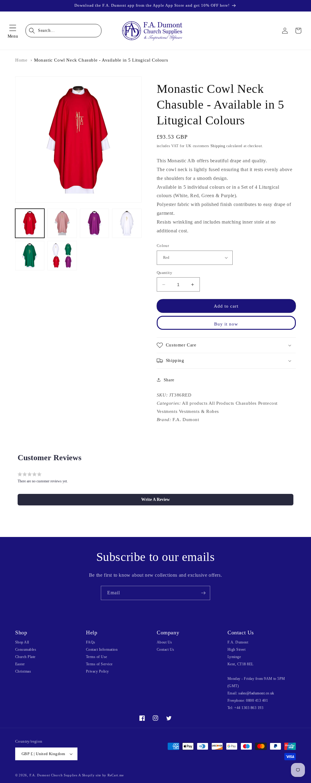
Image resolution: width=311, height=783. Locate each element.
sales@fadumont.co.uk (256, 693)
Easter (20, 664)
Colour (163, 245)
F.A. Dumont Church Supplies (53, 775)
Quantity (164, 272)
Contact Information (102, 649)
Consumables (25, 649)
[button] (12, 30)
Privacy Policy (97, 671)
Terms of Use (96, 657)
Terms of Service (99, 664)
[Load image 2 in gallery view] (62, 223)
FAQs (90, 642)
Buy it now (226, 324)
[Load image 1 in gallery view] (29, 223)
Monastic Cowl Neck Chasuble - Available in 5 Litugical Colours (101, 60)
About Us (164, 642)
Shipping (217, 146)
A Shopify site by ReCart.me (101, 775)
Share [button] (169, 380)
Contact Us (165, 649)
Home (21, 60)
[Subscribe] (203, 593)
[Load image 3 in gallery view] (94, 223)
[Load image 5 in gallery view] (29, 255)
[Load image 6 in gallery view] (62, 255)
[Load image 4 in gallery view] (126, 223)
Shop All (22, 642)
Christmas (23, 671)
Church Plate (25, 657)
